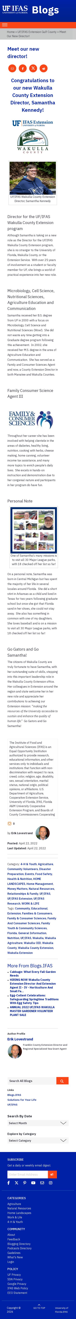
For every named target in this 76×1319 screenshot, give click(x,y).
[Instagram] (50, 1183)
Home (11, 32)
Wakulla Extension (20, 953)
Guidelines (14, 1253)
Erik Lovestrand (20, 1039)
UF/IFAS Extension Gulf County (37, 32)
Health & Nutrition (19, 879)
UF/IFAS (45, 893)
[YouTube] (33, 1183)
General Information (32, 933)
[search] (62, 1080)
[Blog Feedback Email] (42, 1183)
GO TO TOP (39, 1308)
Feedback (13, 1239)
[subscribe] (52, 1174)
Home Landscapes (19, 1213)
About (11, 1234)
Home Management (40, 884)
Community (22, 908)
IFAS (65, 1311)
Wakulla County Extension (35, 948)
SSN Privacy (15, 1279)
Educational (39, 908)
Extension (14, 913)
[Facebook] (8, 1183)
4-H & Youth (29, 864)
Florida (12, 933)
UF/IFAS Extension (19, 898)
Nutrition (13, 938)
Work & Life (14, 1217)
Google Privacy (16, 1284)
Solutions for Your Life (21, 1099)
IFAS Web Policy (17, 1288)
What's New (15, 1257)
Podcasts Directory (19, 1248)
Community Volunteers (22, 869)
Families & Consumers (37, 913)
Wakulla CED (32, 943)
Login (10, 1262)
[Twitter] (16, 1183)
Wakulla (38, 938)
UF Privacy (14, 1274)
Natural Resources (41, 888)
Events (29, 874)
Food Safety (43, 874)
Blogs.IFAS (14, 1095)
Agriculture (45, 864)
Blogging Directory (19, 1244)
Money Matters (17, 888)
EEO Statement (17, 1293)
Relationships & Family (22, 893)
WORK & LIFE (30, 903)
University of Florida (61, 1310)
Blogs (45, 9)
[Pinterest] (24, 1183)
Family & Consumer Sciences (26, 918)
